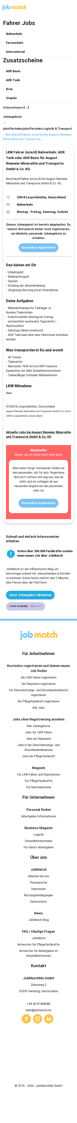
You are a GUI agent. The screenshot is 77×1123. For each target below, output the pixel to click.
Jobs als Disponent (38, 738)
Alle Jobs (38, 707)
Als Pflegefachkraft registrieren (38, 701)
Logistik (38, 834)
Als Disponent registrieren (38, 684)
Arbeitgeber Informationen (38, 816)
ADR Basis (13, 71)
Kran (9, 89)
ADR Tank (13, 80)
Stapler (11, 98)
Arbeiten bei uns (38, 876)
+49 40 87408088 (38, 1004)
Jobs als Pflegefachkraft (38, 756)
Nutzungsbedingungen (38, 895)
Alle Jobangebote (38, 726)
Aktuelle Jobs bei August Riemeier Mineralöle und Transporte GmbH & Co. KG (38, 435)
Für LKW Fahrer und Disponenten (38, 774)
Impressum (38, 889)
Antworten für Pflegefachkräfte (38, 944)
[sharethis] (26, 1019)
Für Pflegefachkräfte (39, 781)
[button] (38, 33)
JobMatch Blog (38, 920)
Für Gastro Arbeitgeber (39, 847)
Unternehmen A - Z (16, 107)
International (15, 52)
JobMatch (38, 938)
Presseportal (38, 882)
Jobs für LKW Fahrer (38, 732)
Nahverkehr (14, 34)
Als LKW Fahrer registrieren (38, 677)
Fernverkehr (15, 43)
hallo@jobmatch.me (38, 1010)
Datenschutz (38, 901)
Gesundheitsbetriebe (38, 841)
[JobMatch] (14, 7)
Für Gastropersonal (38, 787)
